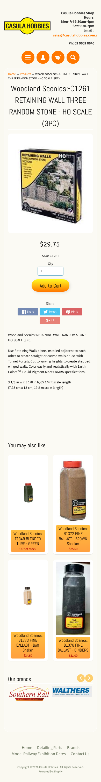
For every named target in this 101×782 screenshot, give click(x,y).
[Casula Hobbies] (27, 26)
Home (12, 74)
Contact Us (80, 754)
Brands (73, 747)
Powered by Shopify (50, 771)
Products (25, 74)
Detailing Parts (49, 747)
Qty (50, 263)
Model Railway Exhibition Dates (39, 754)
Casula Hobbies (49, 767)
